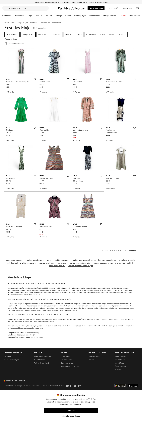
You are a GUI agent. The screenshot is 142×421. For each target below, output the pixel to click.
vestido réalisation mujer (80, 263)
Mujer (30, 15)
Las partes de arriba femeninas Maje (23, 332)
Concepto (7, 356)
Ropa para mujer (14, 326)
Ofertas (122, 15)
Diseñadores (19, 15)
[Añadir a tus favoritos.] (34, 79)
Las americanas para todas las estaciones (25, 337)
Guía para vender (67, 363)
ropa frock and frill (57, 265)
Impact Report (120, 363)
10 (126, 250)
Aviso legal (18, 386)
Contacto (91, 360)
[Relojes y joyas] (88, 16)
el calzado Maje (71, 319)
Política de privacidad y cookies (53, 386)
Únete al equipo (120, 366)
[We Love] (54, 16)
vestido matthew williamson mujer (21, 263)
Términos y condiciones (32, 386)
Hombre (39, 15)
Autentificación (39, 360)
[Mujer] (34, 16)
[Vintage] (63, 16)
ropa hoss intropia (127, 260)
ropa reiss (62, 263)
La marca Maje (13, 288)
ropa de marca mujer (14, 260)
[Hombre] (44, 16)
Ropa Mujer (23, 22)
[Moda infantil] (101, 16)
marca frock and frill (124, 263)
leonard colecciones (107, 260)
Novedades (6, 15)
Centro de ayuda (94, 356)
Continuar (71, 410)
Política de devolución (42, 363)
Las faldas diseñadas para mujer (21, 334)
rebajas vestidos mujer (103, 263)
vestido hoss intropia (35, 260)
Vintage (59, 15)
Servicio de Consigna (11, 360)
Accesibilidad (8, 386)
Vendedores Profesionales (70, 366)
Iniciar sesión (113, 8)
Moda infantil (94, 15)
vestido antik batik (47, 263)
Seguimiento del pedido (42, 356)
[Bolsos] (72, 16)
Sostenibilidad (120, 360)
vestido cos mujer (61, 260)
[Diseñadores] (26, 16)
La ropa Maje (12, 304)
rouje (49, 260)
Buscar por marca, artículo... (17, 8)
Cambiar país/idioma (71, 416)
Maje (13, 22)
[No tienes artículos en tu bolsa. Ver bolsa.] (137, 8)
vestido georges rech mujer (84, 260)
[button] (137, 8)
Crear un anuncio (67, 360)
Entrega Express (109, 15)
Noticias (118, 369)
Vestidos (33, 22)
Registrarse (127, 8)
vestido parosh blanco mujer (80, 265)
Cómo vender (66, 356)
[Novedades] (13, 16)
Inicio (6, 22)
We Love (49, 15)
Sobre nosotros (120, 356)
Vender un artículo (96, 8)
